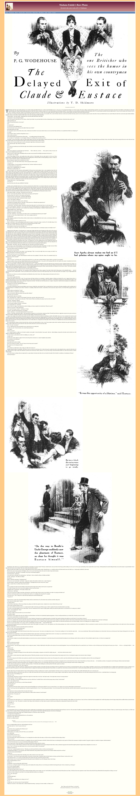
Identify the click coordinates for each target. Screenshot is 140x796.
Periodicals (11, 12)
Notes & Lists (29, 12)
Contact (54, 12)
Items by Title (22, 12)
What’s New (35, 12)
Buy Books (41, 12)
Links (46, 12)
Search (49, 12)
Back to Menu (70, 791)
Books (16, 12)
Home (6, 12)
